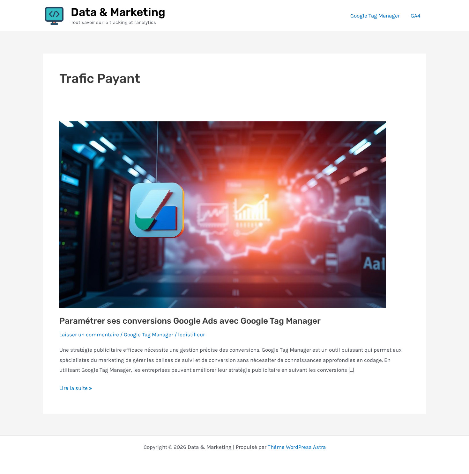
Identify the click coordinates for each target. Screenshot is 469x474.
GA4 (416, 15)
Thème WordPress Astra (297, 447)
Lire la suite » (75, 388)
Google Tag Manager (375, 15)
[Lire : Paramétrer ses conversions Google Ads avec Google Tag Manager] (222, 214)
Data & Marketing (118, 12)
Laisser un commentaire (89, 334)
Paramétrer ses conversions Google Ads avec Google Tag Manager (190, 321)
